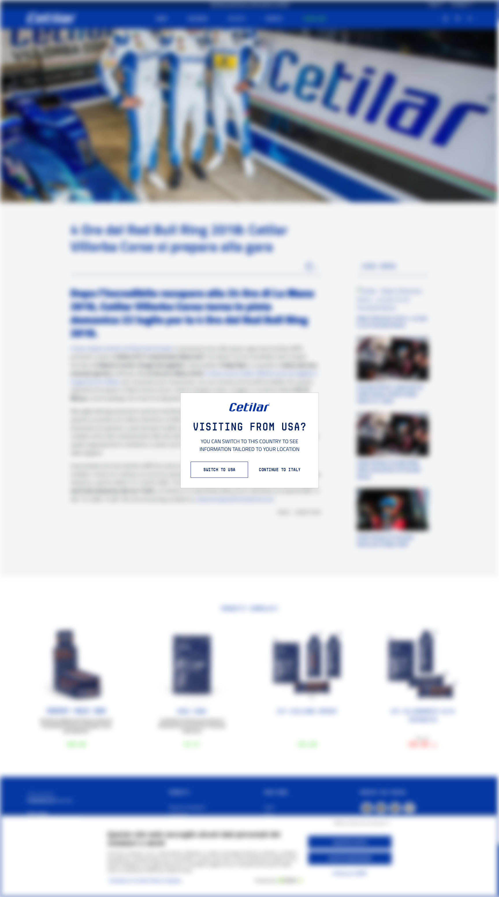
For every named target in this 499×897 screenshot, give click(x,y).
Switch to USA (219, 469)
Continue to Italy (280, 469)
